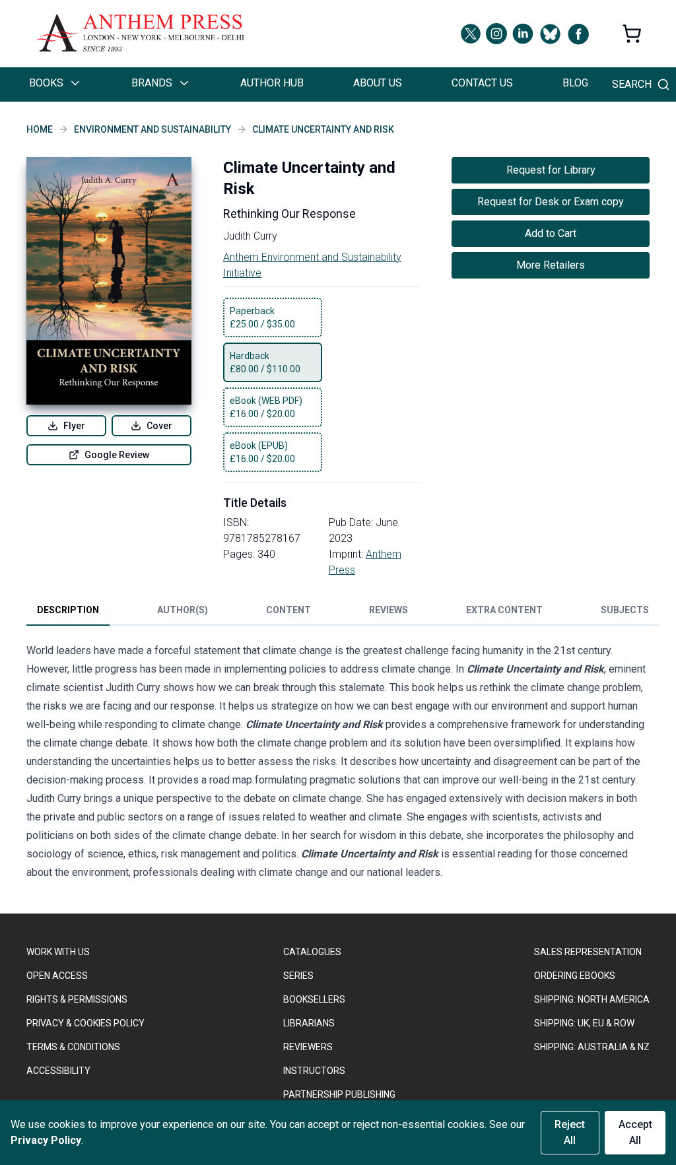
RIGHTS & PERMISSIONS (76, 999)
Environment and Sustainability (152, 129)
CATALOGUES (312, 952)
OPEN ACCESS (57, 975)
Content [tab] (288, 610)
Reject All (570, 1132)
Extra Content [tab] (504, 610)
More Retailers (550, 265)
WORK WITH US (58, 952)
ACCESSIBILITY (58, 1070)
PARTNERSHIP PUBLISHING (339, 1094)
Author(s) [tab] (182, 610)
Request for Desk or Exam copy (550, 201)
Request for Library (550, 170)
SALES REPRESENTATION (588, 952)
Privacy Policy (46, 1140)
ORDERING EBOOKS (574, 975)
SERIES (298, 975)
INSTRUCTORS (314, 1070)
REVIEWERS (308, 1047)
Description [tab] (68, 610)
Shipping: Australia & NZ (592, 1047)
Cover (159, 425)
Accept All (635, 1132)
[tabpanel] (338, 764)
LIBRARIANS (309, 1023)
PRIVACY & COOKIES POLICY (85, 1023)
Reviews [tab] (388, 610)
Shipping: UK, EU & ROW (584, 1023)
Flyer (74, 425)
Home (39, 129)
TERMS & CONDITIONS (73, 1047)
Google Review (116, 454)
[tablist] (342, 612)
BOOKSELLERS (314, 999)
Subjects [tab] (625, 610)
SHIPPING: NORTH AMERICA (592, 999)
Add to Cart (550, 233)
